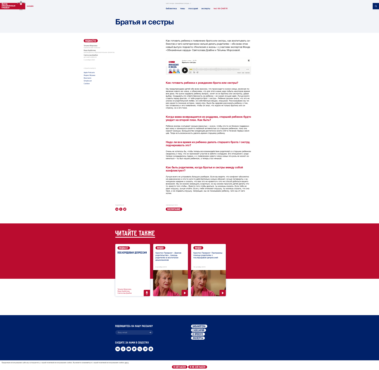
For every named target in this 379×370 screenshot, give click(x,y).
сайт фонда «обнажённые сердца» (178, 3)
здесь (126, 363)
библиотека (171, 8)
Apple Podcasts (89, 72)
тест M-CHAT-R (220, 8)
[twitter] (125, 209)
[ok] (121, 209)
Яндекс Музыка (89, 75)
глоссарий (193, 8)
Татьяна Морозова (124, 289)
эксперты (205, 8)
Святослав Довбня (125, 293)
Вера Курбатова (124, 291)
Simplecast (88, 81)
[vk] (117, 209)
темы (182, 8)
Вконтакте (87, 78)
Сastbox (87, 84)
